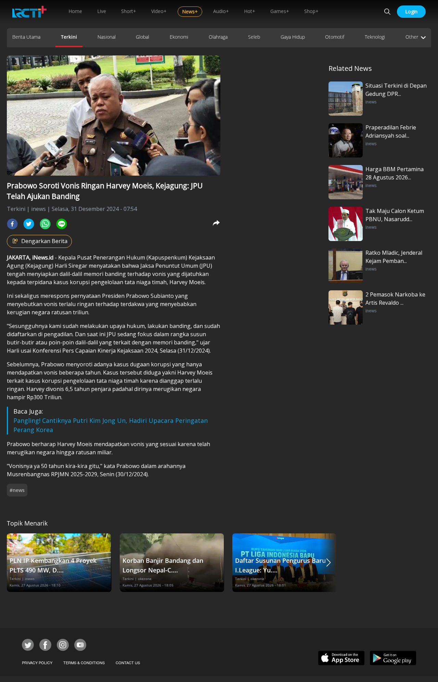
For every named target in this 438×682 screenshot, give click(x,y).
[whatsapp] (45, 223)
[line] (61, 223)
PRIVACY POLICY (37, 662)
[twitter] (28, 223)
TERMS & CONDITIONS (84, 662)
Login (411, 11)
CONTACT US (128, 662)
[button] (328, 562)
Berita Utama (26, 37)
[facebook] (12, 223)
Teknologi (375, 37)
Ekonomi (179, 37)
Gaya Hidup (293, 37)
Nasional (107, 37)
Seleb (254, 37)
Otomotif (334, 37)
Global (142, 37)
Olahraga (218, 37)
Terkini (69, 37)
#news (17, 490)
